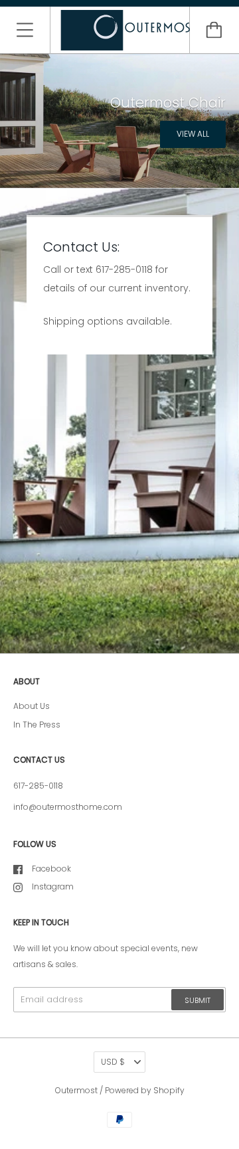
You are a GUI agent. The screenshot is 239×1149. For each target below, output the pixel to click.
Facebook (51, 868)
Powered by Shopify (145, 1090)
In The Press (36, 724)
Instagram (53, 886)
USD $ (113, 1061)
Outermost (76, 1090)
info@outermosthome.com (67, 806)
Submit (197, 1000)
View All (193, 133)
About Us (31, 706)
